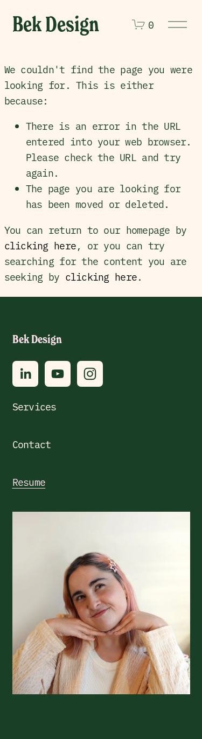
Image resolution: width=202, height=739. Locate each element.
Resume (29, 482)
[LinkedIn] (25, 374)
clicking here (40, 245)
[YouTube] (58, 374)
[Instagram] (90, 374)
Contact (31, 444)
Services (34, 406)
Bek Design (55, 24)
